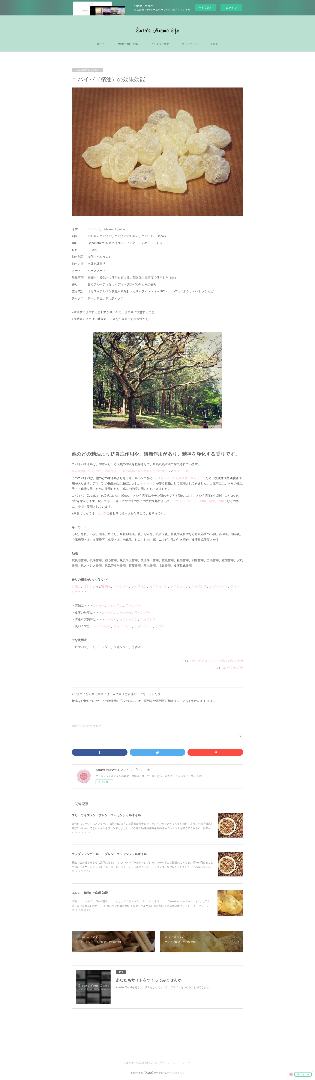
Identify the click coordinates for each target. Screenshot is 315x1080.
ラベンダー (121, 586)
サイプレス (199, 586)
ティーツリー (123, 626)
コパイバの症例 (232, 667)
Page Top (157, 1045)
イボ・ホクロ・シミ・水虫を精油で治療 (216, 660)
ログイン (231, 8)
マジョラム (115, 605)
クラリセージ (180, 586)
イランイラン (159, 586)
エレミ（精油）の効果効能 (90, 892)
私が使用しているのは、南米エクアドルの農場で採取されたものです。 (120, 471)
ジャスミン (139, 586)
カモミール (124, 612)
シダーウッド (219, 586)
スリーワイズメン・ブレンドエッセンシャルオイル (106, 815)
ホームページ (189, 43)
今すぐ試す (205, 7)
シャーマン (148, 483)
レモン (76, 586)
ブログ (214, 43)
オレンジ (90, 586)
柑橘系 (106, 586)
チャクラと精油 (160, 43)
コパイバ (94, 229)
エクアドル (181, 471)
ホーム (101, 43)
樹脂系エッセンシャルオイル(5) (87, 725)
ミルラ (102, 513)
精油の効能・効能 (128, 43)
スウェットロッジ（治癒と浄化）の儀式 (200, 501)
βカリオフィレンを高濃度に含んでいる (179, 478)
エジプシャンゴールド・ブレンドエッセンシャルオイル (109, 854)
